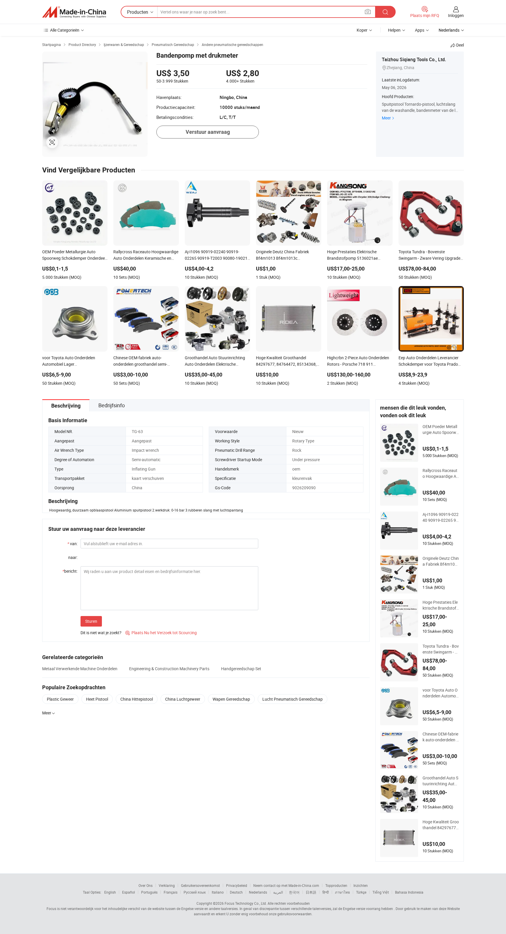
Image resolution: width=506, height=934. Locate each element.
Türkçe (361, 892)
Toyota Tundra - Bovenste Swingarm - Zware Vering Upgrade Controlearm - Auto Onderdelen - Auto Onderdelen (441, 649)
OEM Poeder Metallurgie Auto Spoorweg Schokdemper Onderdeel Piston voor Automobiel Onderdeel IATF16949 (441, 429)
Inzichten (360, 885)
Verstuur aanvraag (208, 132)
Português (149, 892)
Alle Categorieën (64, 30)
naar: (73, 557)
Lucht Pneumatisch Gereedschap (292, 699)
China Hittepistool (136, 699)
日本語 (311, 892)
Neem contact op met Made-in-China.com (286, 885)
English (110, 892)
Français (170, 892)
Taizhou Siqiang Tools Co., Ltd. (414, 59)
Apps (419, 30)
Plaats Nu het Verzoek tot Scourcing (161, 632)
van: (72, 543)
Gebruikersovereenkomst (200, 885)
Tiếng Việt (380, 892)
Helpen (394, 30)
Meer (386, 118)
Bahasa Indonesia (409, 892)
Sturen (91, 621)
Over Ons (146, 885)
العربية (278, 892)
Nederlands (258, 892)
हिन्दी (325, 892)
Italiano (218, 892)
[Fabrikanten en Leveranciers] (74, 12)
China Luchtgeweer (182, 699)
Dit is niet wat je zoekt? (101, 632)
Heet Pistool (97, 699)
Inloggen (456, 15)
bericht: (70, 571)
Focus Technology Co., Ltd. (246, 903)
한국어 (294, 892)
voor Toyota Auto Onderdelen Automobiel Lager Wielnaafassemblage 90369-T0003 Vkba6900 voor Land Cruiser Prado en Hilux (441, 693)
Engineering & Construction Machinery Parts (169, 668)
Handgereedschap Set (241, 668)
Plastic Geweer (60, 699)
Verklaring (167, 885)
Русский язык (195, 892)
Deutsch (236, 892)
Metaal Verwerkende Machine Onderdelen (79, 668)
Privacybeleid (236, 885)
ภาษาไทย (342, 892)
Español (128, 892)
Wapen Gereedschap (231, 699)
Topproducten (336, 885)
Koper (362, 30)
